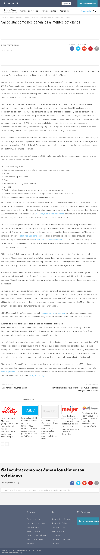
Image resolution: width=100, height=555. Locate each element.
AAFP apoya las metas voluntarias (49, 214)
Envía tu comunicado (89, 521)
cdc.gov (61, 313)
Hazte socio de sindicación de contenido (58, 531)
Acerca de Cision (59, 523)
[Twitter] (17, 3)
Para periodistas (49, 11)
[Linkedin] (9, 3)
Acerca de (64, 11)
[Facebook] (4, 3)
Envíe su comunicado (87, 3)
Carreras (55, 543)
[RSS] (13, 3)
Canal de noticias (34, 519)
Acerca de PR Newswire (62, 519)
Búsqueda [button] (86, 11)
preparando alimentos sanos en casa (50, 240)
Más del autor (28, 400)
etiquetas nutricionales (30, 236)
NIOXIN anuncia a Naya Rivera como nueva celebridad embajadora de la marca (75, 389)
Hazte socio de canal (61, 539)
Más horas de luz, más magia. (14, 388)
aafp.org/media (8, 372)
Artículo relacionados (11, 400)
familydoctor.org (48, 313)
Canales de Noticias (29, 11)
